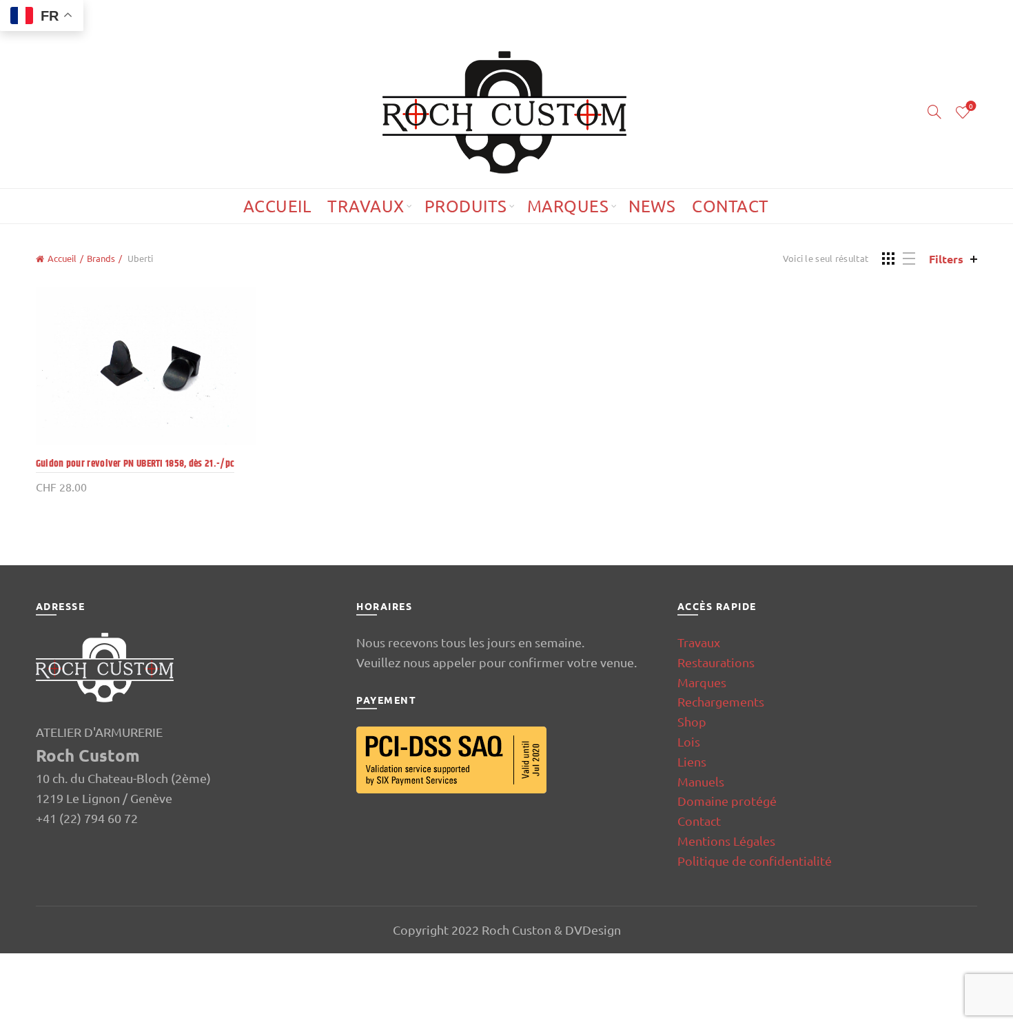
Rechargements (720, 701)
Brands (101, 258)
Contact (730, 206)
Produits (465, 206)
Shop (691, 721)
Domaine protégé (727, 800)
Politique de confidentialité (754, 860)
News (651, 206)
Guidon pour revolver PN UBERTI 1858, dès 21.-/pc (135, 463)
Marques (568, 206)
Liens (691, 761)
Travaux (366, 206)
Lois (688, 741)
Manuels (700, 781)
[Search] (934, 111)
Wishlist (971, 106)
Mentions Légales (726, 840)
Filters (946, 258)
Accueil (277, 206)
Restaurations (716, 662)
